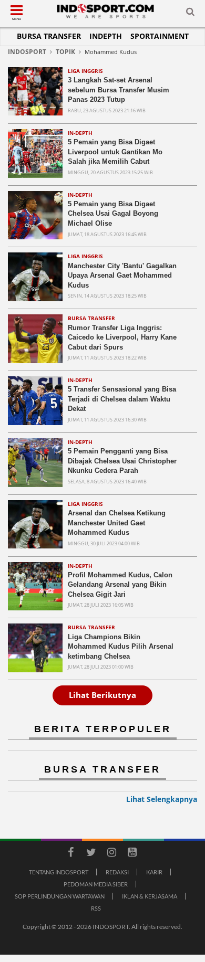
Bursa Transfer (49, 36)
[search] (190, 13)
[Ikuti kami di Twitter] (91, 854)
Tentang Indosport (58, 872)
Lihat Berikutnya (102, 695)
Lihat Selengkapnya (161, 799)
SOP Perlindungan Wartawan (60, 896)
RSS (96, 908)
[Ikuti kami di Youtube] (132, 854)
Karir (154, 872)
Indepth (105, 36)
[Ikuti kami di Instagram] (111, 854)
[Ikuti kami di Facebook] (70, 854)
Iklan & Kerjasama (149, 896)
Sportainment (159, 36)
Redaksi (117, 872)
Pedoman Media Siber (96, 884)
